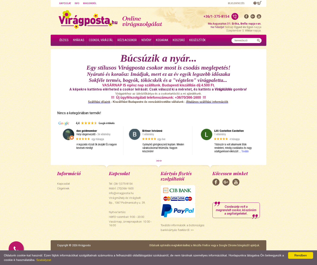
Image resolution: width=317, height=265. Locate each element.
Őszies (64, 40)
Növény (146, 40)
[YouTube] (259, 17)
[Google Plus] (252, 17)
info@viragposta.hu (121, 193)
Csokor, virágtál (101, 40)
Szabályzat (43, 260)
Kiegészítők (197, 40)
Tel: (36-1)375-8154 (120, 183)
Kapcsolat (65, 3)
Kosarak (162, 40)
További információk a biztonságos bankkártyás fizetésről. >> (182, 228)
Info (77, 3)
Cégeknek (63, 188)
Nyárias (78, 40)
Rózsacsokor (127, 40)
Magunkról (89, 3)
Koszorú (179, 40)
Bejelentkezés (236, 3)
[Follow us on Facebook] (246, 17)
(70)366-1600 (125, 188)
